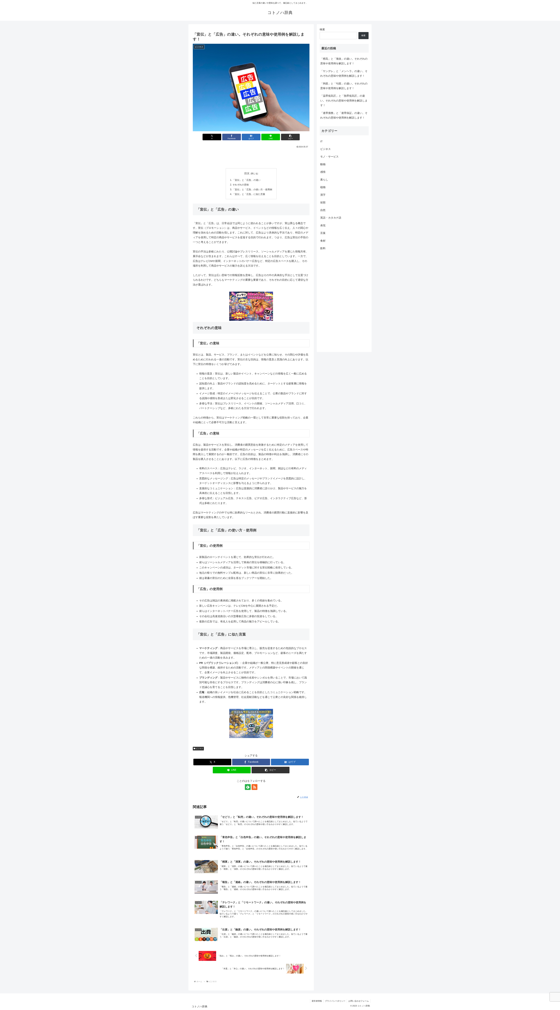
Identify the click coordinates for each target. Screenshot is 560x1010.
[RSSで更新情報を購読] (254, 787)
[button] (290, 137)
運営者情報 (317, 1001)
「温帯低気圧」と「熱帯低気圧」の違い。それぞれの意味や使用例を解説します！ (344, 100)
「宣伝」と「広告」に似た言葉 (248, 194)
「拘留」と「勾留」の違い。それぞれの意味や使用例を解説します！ (344, 86)
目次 (247, 173)
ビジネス (199, 749)
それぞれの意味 (240, 184)
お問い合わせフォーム (358, 1001)
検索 (322, 29)
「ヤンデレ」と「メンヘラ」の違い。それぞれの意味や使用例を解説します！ (344, 73)
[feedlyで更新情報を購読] (248, 787)
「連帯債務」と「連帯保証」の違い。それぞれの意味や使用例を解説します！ (344, 115)
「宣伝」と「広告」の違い (246, 180)
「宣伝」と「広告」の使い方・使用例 (252, 189)
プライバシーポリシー (335, 1001)
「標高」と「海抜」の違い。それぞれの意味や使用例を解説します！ (344, 61)
